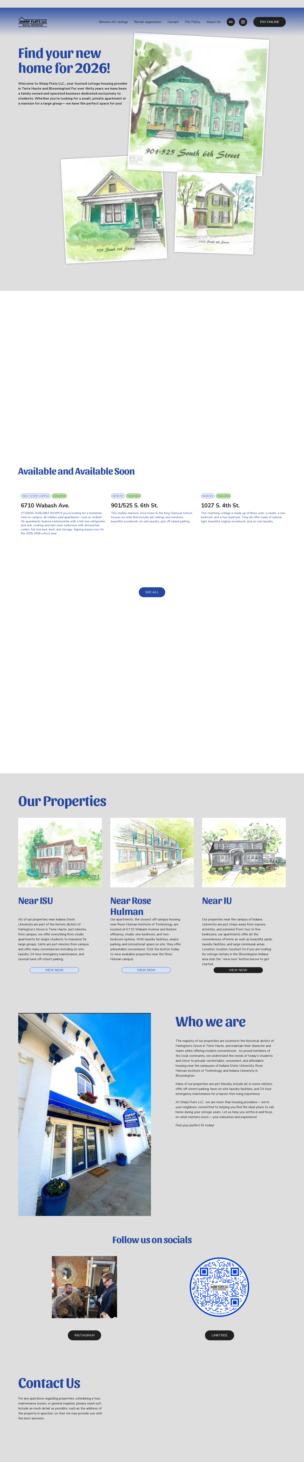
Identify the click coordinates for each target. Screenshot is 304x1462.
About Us (213, 22)
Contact (173, 22)
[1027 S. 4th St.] (243, 489)
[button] (278, 483)
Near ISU (118, 495)
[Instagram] (243, 22)
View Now (54, 970)
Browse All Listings (113, 22)
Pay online (269, 22)
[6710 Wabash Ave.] (63, 489)
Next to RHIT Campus (36, 495)
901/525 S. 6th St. (134, 505)
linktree (219, 1335)
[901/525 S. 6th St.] (153, 489)
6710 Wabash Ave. (45, 505)
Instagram (84, 1335)
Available (59, 495)
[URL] (231, 22)
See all (152, 592)
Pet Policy (192, 22)
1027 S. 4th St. (220, 505)
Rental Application (147, 22)
